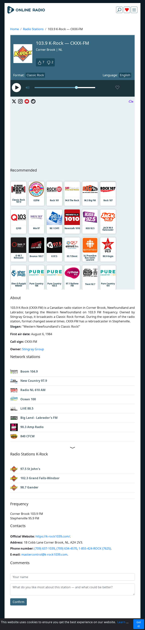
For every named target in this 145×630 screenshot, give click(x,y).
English (125, 75)
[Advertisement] (72, 24)
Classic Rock (35, 75)
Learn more (125, 622)
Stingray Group (33, 349)
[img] (134, 10)
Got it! (139, 624)
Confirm (18, 602)
